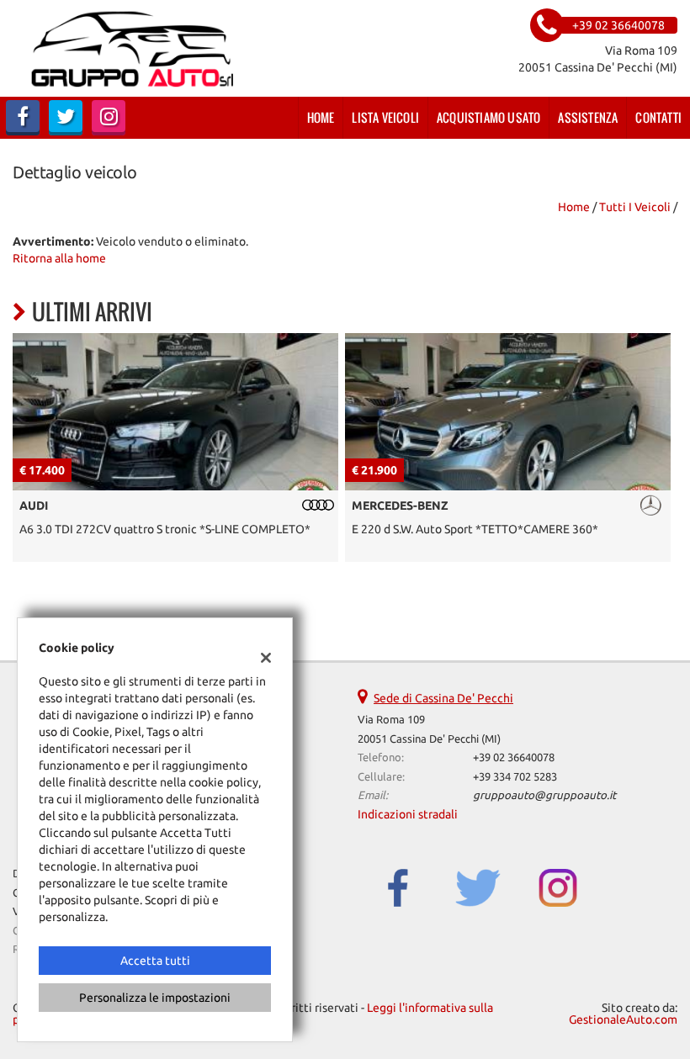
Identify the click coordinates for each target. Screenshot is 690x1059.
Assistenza (588, 117)
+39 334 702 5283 (515, 776)
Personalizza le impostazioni (155, 997)
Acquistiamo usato (488, 117)
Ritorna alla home (59, 258)
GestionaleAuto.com (623, 1019)
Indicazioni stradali (408, 814)
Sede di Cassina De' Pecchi (443, 698)
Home (321, 117)
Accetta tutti (155, 960)
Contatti (658, 117)
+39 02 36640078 (514, 757)
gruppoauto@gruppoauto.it (544, 795)
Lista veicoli (385, 117)
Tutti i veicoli (635, 207)
